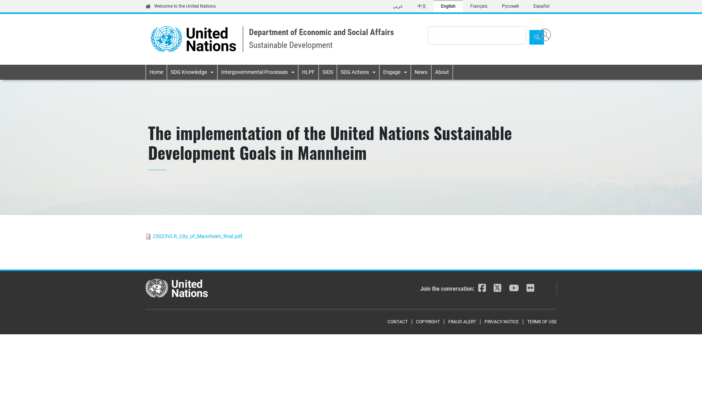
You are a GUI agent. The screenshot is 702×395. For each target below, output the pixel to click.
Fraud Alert (462, 321)
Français (478, 6)
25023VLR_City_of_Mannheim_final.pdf (197, 236)
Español (541, 6)
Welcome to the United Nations (185, 6)
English (448, 6)
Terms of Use (542, 321)
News (421, 72)
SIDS (327, 72)
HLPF (308, 72)
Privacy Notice (501, 321)
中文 (422, 6)
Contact (398, 321)
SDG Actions (355, 72)
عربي (398, 6)
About (442, 72)
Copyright (428, 321)
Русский (510, 6)
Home (156, 72)
